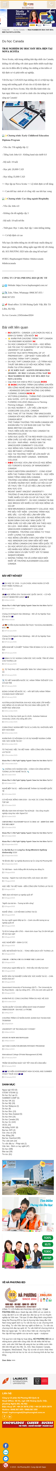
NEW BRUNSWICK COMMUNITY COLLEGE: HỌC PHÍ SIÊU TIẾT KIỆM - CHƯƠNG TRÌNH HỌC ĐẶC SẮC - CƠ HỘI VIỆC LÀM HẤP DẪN (31, 512)
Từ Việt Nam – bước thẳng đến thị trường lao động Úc (23, 869)
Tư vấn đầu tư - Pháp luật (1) (14, 1143)
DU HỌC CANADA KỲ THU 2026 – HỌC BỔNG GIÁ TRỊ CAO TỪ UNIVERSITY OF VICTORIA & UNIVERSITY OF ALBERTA (29, 347)
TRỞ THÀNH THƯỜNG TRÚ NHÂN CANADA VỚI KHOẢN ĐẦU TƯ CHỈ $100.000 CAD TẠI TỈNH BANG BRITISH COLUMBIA (30, 425)
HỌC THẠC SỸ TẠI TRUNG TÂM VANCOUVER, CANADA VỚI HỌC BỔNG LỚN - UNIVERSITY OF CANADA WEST (31, 416)
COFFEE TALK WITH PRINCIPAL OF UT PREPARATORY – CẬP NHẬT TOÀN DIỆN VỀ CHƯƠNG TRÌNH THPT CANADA (29, 356)
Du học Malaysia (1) (10, 1106)
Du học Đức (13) (9, 1111)
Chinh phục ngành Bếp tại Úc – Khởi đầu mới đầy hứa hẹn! (25, 968)
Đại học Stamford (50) (11, 1138)
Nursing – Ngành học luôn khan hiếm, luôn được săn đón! (24, 878)
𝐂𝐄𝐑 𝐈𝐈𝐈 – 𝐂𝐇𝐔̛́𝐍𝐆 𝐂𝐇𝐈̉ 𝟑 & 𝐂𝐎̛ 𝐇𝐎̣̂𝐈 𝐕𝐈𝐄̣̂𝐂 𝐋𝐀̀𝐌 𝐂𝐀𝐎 (23, 959)
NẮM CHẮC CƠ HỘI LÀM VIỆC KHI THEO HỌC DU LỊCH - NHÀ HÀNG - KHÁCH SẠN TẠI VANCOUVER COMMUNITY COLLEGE (29, 526)
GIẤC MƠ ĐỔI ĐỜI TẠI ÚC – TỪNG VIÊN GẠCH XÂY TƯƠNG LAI (27, 951)
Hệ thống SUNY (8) (10, 1127)
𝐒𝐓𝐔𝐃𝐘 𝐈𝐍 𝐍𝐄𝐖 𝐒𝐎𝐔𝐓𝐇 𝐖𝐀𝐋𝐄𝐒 (15, 1038)
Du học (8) (6, 1109)
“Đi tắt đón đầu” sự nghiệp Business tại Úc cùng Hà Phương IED (27, 861)
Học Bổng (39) (8, 1135)
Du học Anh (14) (9, 1116)
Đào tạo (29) (7, 1151)
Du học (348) (7, 1149)
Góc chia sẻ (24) (9, 1133)
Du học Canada (19, 29)
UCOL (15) (6, 1125)
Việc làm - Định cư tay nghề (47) (15, 1146)
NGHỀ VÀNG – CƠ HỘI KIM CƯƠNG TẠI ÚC (19, 912)
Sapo (44, 1467)
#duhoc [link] (26, 258)
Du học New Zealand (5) (12, 1114)
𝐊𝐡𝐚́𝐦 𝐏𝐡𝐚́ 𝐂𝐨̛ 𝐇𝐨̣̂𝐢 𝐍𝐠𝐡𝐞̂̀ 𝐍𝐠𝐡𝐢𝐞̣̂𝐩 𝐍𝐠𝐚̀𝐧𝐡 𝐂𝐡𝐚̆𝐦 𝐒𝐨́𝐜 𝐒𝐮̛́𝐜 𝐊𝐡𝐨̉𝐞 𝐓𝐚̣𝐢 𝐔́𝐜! (27, 605)
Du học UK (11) (8, 1100)
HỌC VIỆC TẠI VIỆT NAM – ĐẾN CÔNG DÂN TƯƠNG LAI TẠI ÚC (27, 886)
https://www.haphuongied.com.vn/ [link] (32, 285)
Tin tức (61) (7, 1154)
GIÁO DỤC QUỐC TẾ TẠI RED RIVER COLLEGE (30, 436)
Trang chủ (5, 29)
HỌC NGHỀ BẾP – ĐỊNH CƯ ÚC (15, 942)
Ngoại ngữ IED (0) (9, 1090)
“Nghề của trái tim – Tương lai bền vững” (18, 903)
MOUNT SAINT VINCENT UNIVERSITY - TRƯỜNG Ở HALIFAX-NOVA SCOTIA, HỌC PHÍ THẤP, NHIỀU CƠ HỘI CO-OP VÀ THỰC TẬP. (30, 494)
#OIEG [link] (5, 258)
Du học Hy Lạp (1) (9, 1095)
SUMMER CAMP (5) (10, 1098)
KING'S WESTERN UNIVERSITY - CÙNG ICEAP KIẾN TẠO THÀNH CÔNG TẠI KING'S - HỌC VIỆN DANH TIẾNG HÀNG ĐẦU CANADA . (31, 474)
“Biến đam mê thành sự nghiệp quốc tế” (17, 895)
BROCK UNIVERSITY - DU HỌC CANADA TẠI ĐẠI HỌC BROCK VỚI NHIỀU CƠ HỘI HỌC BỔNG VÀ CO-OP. (30, 503)
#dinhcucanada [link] (9, 263)
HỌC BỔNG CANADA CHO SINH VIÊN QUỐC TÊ (30, 543)
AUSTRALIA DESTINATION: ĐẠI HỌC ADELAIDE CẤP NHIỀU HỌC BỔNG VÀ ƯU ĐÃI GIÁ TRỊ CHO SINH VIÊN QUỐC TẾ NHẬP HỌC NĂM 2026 (26, 705)
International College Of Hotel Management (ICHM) (22, 1054)
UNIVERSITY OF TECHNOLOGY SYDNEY (18, 1029)
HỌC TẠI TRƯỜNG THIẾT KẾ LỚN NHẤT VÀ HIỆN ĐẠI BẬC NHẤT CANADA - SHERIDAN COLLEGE (29, 457)
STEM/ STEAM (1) (10, 1092)
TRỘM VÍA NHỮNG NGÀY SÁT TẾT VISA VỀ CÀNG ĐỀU (24, 1063)
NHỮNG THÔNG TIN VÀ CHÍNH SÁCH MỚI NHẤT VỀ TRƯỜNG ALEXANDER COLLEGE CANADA (28, 561)
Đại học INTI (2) (8, 1130)
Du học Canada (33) (10, 1119)
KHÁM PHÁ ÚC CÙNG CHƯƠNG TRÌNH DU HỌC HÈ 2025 (25, 998)
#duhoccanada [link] (36, 258)
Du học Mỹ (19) (8, 1103)
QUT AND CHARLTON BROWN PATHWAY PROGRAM (23, 1046)
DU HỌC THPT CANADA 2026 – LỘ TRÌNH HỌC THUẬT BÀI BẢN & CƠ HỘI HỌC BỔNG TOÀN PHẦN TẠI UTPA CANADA (30, 364)
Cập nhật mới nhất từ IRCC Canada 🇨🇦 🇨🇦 (27, 381)
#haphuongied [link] (15, 258)
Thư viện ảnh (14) (9, 1141)
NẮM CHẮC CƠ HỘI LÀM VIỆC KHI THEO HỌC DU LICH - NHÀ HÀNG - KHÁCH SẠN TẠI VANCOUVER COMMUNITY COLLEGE (29, 442)
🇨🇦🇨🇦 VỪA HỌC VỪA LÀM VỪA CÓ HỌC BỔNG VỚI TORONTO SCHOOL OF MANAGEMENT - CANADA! (30, 465)
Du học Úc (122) (9, 1122)
